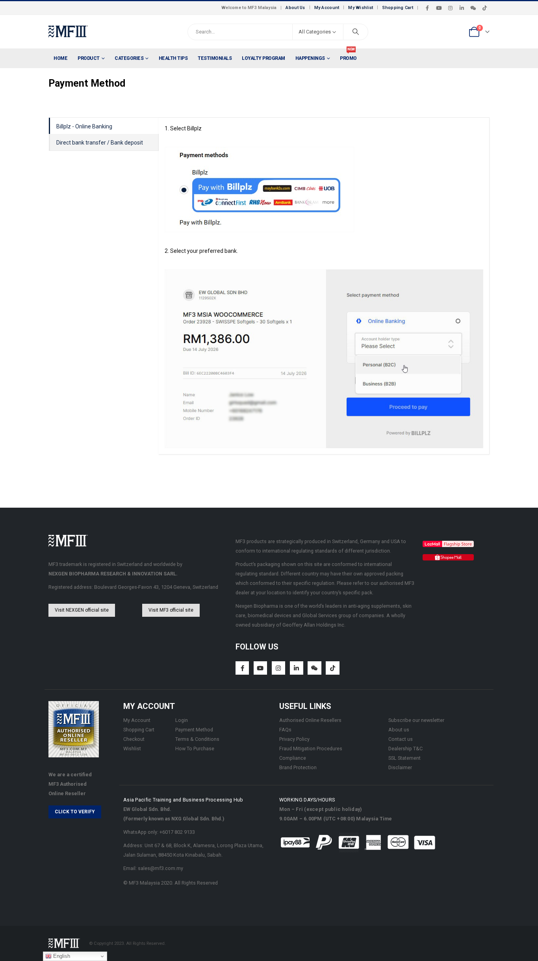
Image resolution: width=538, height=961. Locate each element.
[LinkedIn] (461, 8)
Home (60, 58)
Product (89, 58)
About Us (295, 7)
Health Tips (173, 58)
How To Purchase (194, 748)
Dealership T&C (405, 748)
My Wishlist (360, 7)
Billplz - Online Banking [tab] (84, 126)
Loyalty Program (263, 58)
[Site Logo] (68, 32)
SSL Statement (404, 758)
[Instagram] (450, 8)
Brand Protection (298, 767)
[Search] (355, 32)
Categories (129, 58)
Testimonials (215, 58)
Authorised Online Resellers (310, 720)
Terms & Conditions (197, 739)
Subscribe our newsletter (416, 720)
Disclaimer (400, 767)
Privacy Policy (294, 739)
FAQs (285, 730)
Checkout (134, 739)
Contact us (400, 739)
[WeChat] (473, 8)
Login (181, 720)
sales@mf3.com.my (160, 868)
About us (398, 730)
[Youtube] (439, 8)
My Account (326, 7)
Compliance (292, 758)
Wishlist (132, 748)
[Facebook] (427, 8)
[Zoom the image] (448, 545)
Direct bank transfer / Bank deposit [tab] (99, 142)
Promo (348, 54)
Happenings (310, 58)
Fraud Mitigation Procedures (310, 748)
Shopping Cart (397, 7)
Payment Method (194, 730)
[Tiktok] (484, 8)
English (61, 956)
